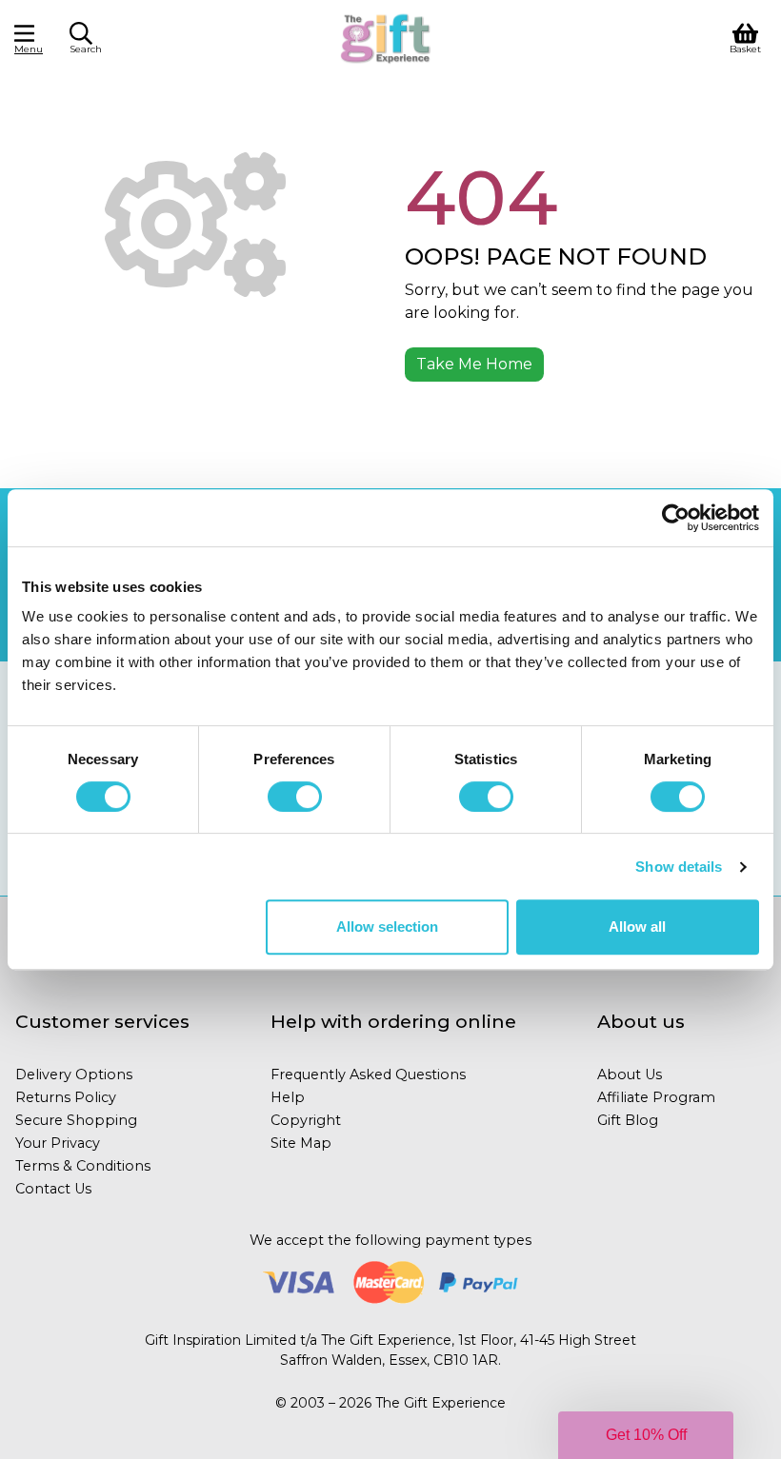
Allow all (637, 926)
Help (287, 1097)
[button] (645, 1435)
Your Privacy (57, 1143)
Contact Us (53, 1188)
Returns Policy (65, 1097)
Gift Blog (627, 1120)
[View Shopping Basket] (745, 37)
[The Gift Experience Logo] (386, 37)
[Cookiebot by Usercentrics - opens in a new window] (675, 517)
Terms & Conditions (82, 1165)
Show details (678, 866)
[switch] (295, 796)
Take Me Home (474, 364)
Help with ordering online (393, 1021)
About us (641, 1021)
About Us (629, 1074)
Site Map (300, 1143)
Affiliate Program (656, 1097)
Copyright (305, 1120)
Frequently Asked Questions (368, 1074)
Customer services (102, 1021)
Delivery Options (73, 1074)
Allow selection (387, 926)
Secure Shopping (76, 1120)
